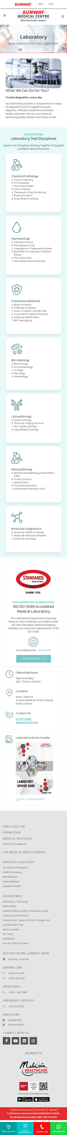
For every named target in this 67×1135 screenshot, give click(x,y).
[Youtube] (15, 1040)
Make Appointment (25, 1132)
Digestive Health (12, 886)
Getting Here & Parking (15, 916)
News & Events (11, 929)
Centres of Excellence (15, 844)
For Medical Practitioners (24, 852)
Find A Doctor (8, 1132)
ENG (41, 4)
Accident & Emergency (15, 867)
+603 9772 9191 (16, 973)
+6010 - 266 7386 (17, 992)
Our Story (8, 934)
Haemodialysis (11, 881)
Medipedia (9, 939)
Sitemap (53, 1110)
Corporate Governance (20, 1110)
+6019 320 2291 (16, 978)
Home (11, 44)
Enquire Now (59, 1132)
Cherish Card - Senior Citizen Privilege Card (26, 920)
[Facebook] (6, 1040)
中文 (51, 4)
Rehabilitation (10, 877)
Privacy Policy (40, 1110)
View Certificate (31, 658)
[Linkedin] (24, 1040)
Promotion (12, 832)
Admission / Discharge (15, 902)
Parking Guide (16, 1025)
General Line (42, 1132)
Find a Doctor (14, 826)
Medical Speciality (17, 838)
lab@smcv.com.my (27, 722)
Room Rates (9, 906)
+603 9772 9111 (16, 1006)
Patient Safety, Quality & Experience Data (25, 911)
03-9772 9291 (23, 719)
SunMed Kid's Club (13, 925)
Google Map (15, 1020)
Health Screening (12, 872)
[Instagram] (33, 1040)
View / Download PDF (32, 799)
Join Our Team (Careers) (16, 943)
